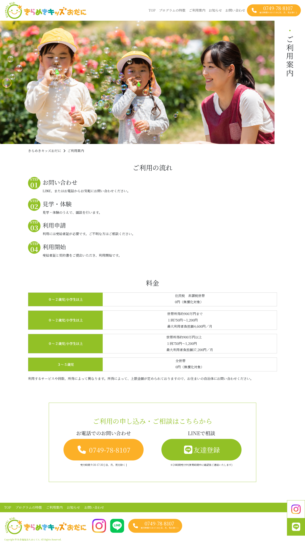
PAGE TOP (294, 526)
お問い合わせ (235, 10)
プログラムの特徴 (172, 10)
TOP (152, 10)
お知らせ (215, 10)
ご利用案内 (197, 10)
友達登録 (206, 449)
